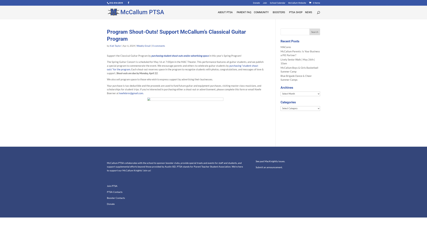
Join (265, 3)
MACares (286, 47)
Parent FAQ (244, 12)
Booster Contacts (116, 198)
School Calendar (277, 3)
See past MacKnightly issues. (270, 161)
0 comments (158, 45)
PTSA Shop (295, 12)
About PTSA (225, 12)
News (308, 12)
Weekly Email (144, 45)
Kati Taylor (115, 45)
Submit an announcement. (269, 167)
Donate (256, 3)
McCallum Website (297, 3)
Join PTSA (112, 186)
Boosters (279, 12)
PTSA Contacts (114, 192)
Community (261, 12)
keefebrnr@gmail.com (131, 93)
